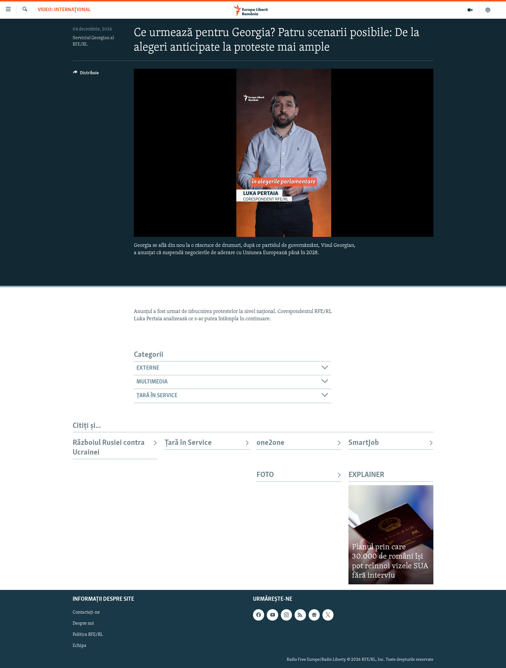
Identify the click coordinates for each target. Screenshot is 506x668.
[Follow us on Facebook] (258, 614)
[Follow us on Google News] (314, 614)
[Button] (86, 74)
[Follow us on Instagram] (286, 614)
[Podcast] (488, 10)
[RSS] (300, 614)
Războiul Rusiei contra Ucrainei (109, 447)
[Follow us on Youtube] (272, 614)
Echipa (79, 645)
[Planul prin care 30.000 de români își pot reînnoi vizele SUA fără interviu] (390, 534)
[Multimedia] (470, 10)
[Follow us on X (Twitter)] (328, 614)
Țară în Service (188, 443)
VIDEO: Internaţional (64, 10)
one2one (270, 443)
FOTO (265, 475)
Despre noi (83, 623)
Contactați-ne (86, 612)
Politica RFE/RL (88, 634)
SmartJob (363, 443)
